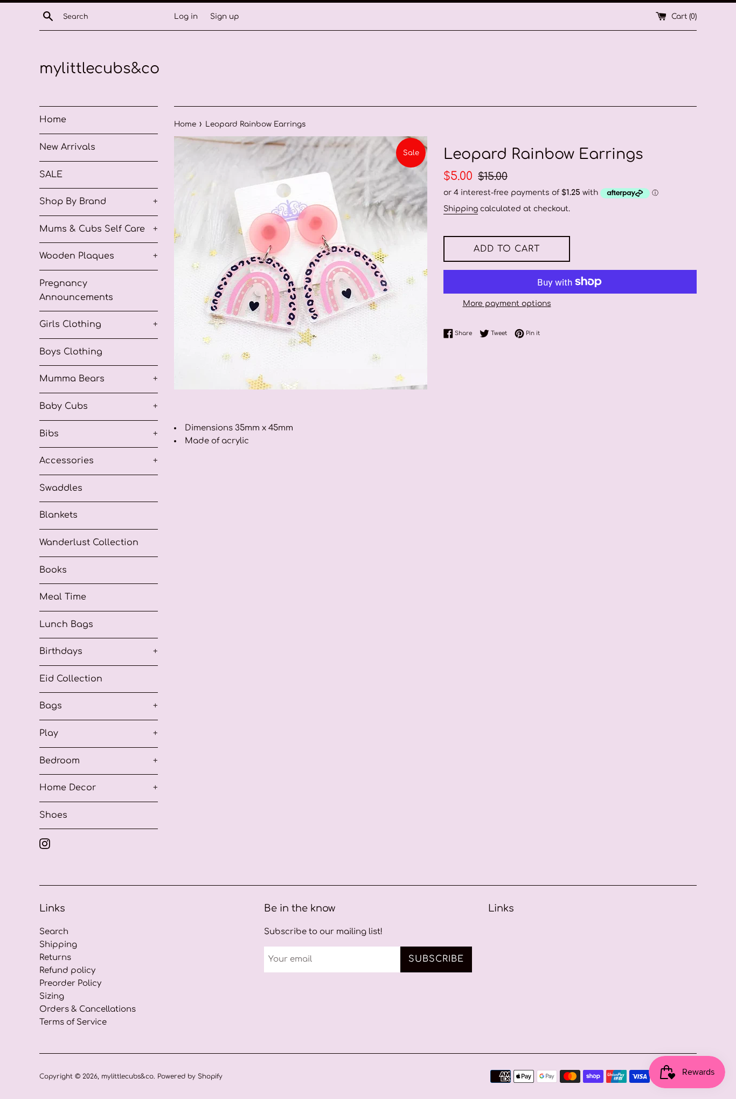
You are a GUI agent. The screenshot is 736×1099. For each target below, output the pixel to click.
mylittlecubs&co (99, 68)
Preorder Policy (70, 983)
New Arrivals (67, 147)
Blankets (58, 515)
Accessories (98, 460)
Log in (186, 16)
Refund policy (67, 970)
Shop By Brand (98, 201)
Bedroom (98, 761)
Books (53, 570)
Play (98, 733)
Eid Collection (70, 679)
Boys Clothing (70, 352)
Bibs (98, 434)
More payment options (507, 304)
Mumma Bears (98, 379)
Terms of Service (73, 1022)
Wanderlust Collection (88, 542)
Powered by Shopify (190, 1076)
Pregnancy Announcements (76, 290)
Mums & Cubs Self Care (98, 229)
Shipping (460, 209)
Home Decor (98, 787)
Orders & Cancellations (87, 1009)
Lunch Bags (66, 624)
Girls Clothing (98, 324)
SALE (51, 174)
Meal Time (62, 597)
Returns (55, 957)
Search (53, 931)
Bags (98, 706)
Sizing (51, 996)
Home (52, 119)
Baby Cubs (98, 406)
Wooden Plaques (98, 256)
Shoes (53, 815)
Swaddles (60, 488)
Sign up (224, 16)
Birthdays (98, 651)
